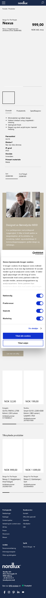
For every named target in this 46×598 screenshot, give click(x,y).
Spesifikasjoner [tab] (35, 111)
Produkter (11, 9)
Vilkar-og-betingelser (9, 555)
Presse (4, 530)
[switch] (39, 303)
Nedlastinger (6, 513)
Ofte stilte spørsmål (29, 517)
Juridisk (5, 545)
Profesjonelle (6, 510)
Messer (4, 537)
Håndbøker (26, 524)
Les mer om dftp (13, 353)
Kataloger (5, 517)
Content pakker (7, 520)
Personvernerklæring (9, 548)
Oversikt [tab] (8, 110)
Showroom (5, 534)
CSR (24, 527)
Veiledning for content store (11, 524)
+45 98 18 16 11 (8, 578)
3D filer (4, 527)
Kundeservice (27, 510)
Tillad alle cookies (23, 336)
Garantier (26, 520)
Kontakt (25, 513)
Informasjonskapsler (8, 552)
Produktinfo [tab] (21, 111)
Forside (4, 9)
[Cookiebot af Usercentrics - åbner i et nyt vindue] (32, 253)
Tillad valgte (23, 343)
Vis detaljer (33, 328)
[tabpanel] (23, 140)
